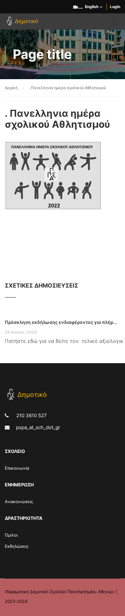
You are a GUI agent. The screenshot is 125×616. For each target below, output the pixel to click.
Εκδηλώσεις (17, 546)
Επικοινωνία (17, 468)
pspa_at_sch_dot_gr (38, 427)
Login (115, 6)
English (91, 6)
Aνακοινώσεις (19, 501)
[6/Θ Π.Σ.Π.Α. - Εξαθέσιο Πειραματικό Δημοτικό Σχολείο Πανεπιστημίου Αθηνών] (23, 23)
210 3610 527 (31, 415)
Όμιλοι (11, 535)
